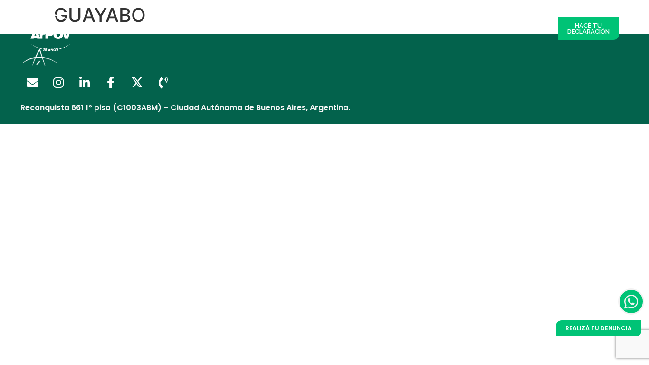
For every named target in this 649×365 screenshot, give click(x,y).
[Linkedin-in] (84, 83)
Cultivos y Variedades (424, 28)
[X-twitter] (137, 83)
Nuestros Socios (298, 28)
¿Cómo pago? (356, 28)
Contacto (530, 28)
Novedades (487, 28)
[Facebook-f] (111, 83)
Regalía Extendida (179, 28)
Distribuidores (241, 28)
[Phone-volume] (163, 83)
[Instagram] (58, 83)
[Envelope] (32, 83)
